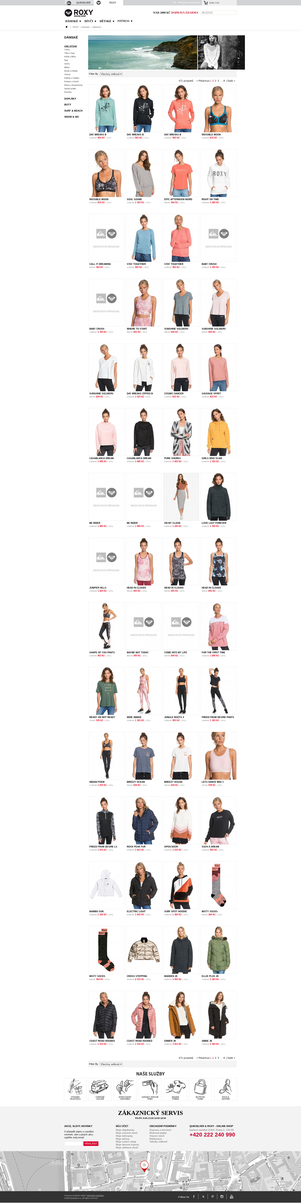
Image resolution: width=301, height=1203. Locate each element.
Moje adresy (122, 1138)
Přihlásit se (183, 2)
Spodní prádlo (70, 89)
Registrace (195, 2)
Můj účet (122, 1126)
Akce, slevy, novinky (78, 1126)
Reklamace (155, 1138)
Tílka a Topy (69, 53)
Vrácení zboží (156, 1135)
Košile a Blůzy (70, 57)
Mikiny (67, 67)
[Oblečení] (166, 68)
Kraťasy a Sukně (71, 81)
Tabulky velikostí (158, 1141)
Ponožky (68, 92)
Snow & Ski (71, 116)
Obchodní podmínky (162, 1126)
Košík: (214, 3)
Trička (67, 50)
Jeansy (67, 74)
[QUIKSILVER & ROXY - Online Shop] (79, 16)
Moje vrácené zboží (126, 1132)
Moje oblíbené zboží (127, 1147)
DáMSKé (71, 21)
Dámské (86, 27)
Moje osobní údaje (126, 1141)
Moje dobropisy (124, 1135)
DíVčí (88, 21)
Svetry (67, 64)
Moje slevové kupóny (127, 1144)
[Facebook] (194, 1197)
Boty (67, 104)
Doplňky (70, 98)
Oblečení (70, 46)
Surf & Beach (73, 110)
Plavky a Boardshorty (73, 85)
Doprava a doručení (160, 1130)
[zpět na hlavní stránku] (66, 27)
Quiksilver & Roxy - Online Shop (211, 1126)
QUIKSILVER (83, 2)
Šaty (66, 60)
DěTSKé (105, 21)
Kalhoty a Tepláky (71, 78)
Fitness (123, 20)
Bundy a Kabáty (71, 71)
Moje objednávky (125, 1130)
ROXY (112, 2)
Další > (231, 80)
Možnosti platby (158, 1132)
